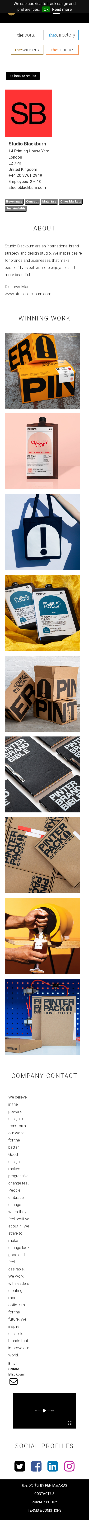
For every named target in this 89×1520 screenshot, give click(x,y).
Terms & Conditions (44, 1510)
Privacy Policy (44, 1502)
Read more (62, 9)
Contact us (44, 1494)
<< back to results (23, 76)
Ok (46, 9)
